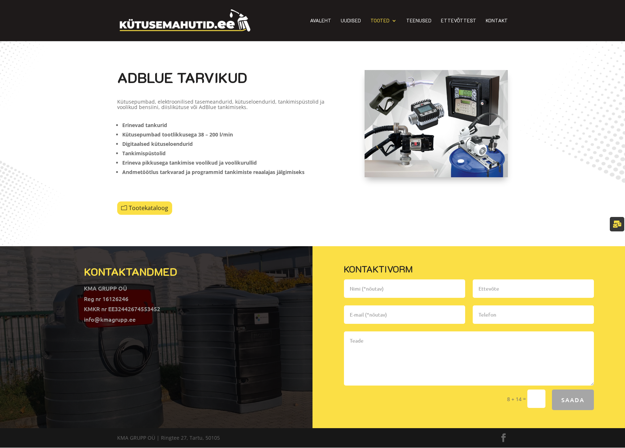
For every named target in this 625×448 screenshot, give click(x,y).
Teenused (418, 20)
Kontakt (497, 20)
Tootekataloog (148, 208)
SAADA (572, 400)
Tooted (380, 20)
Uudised (351, 20)
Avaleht (320, 20)
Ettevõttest (458, 20)
